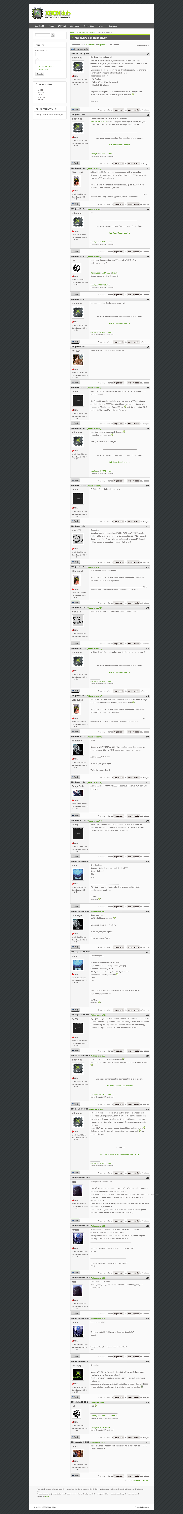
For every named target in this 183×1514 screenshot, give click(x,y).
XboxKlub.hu (51, 1507)
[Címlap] (51, 18)
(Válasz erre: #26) (98, 1278)
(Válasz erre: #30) (97, 1442)
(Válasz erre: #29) (96, 1402)
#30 (147, 1402)
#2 (148, 115)
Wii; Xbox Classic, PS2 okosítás (119, 1085)
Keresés (101, 26)
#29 (147, 1361)
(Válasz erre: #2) (94, 168)
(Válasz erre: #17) (94, 820)
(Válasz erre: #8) (94, 428)
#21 (147, 952)
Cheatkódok (89, 26)
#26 (147, 1226)
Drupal (47, 1496)
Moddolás (92, 33)
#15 (147, 696)
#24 (147, 1109)
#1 (148, 53)
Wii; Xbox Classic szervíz (119, 144)
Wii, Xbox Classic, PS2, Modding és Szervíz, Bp (119, 1154)
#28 (147, 1318)
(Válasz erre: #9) (94, 485)
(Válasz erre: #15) (94, 736)
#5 (148, 256)
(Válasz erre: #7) (94, 387)
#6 (148, 299)
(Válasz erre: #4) (94, 256)
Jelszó (38, 59)
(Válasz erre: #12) (94, 607)
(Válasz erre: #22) (98, 1055)
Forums (78, 33)
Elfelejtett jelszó (43, 69)
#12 (147, 567)
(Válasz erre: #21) (98, 1015)
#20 (147, 911)
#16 (147, 736)
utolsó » (146, 1480)
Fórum (51, 26)
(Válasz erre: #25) (98, 1226)
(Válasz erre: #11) (94, 567)
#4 (148, 209)
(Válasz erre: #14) (94, 696)
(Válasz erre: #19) (98, 911)
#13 (147, 607)
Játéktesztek (75, 26)
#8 (148, 387)
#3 (148, 168)
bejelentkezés (104, 44)
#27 (147, 1278)
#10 (147, 485)
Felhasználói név (42, 51)
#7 (148, 347)
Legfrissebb (39, 26)
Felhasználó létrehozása (46, 67)
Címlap (72, 33)
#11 (147, 526)
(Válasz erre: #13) (94, 648)
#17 (147, 782)
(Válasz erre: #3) (94, 209)
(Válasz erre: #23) (96, 1109)
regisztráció (90, 44)
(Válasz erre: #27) (98, 1318)
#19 (147, 861)
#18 (147, 820)
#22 (147, 1015)
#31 (147, 1442)
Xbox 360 (85, 33)
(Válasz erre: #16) (94, 782)
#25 (147, 1178)
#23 (147, 1055)
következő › (136, 1480)
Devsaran (145, 1507)
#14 (147, 648)
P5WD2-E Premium (99, 121)
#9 (148, 428)
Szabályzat (113, 26)
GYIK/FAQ (62, 26)
